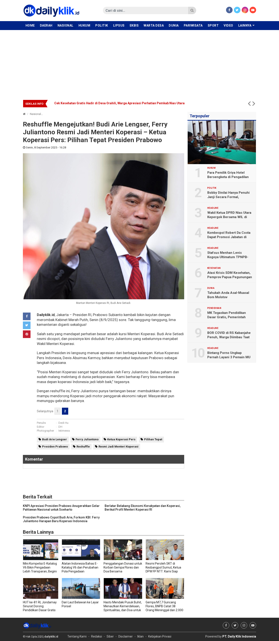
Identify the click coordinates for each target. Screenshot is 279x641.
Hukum (84, 25)
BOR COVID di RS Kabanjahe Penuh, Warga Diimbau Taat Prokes (229, 337)
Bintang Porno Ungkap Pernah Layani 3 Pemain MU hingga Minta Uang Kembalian (230, 357)
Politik (101, 25)
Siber (110, 636)
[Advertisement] (139, 62)
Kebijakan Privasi (159, 636)
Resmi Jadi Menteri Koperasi (118, 446)
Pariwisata (193, 25)
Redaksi (96, 636)
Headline (212, 208)
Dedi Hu (63, 422)
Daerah (46, 25)
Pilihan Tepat (153, 439)
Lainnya (245, 25)
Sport (213, 25)
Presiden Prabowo (55, 446)
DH (60, 426)
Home (30, 25)
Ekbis (134, 25)
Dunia (174, 25)
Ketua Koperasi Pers (121, 439)
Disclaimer (125, 636)
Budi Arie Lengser (54, 439)
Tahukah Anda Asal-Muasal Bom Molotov (228, 295)
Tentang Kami (77, 636)
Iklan (140, 636)
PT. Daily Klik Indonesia (239, 636)
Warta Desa (154, 25)
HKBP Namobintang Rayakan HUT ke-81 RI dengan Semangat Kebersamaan (108, 103)
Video (228, 25)
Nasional (65, 25)
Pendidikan (214, 308)
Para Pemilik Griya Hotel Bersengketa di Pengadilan (228, 175)
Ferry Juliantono (87, 439)
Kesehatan (214, 268)
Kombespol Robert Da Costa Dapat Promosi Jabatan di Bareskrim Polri (228, 237)
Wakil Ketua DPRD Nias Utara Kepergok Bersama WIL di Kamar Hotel (229, 217)
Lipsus (119, 25)
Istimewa (64, 430)
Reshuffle (83, 446)
